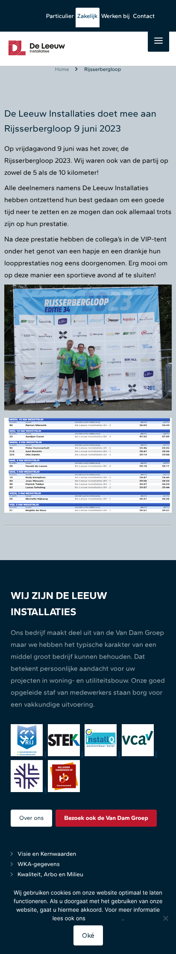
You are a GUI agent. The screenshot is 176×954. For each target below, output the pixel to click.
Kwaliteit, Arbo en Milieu (50, 874)
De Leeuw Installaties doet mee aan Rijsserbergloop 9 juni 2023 (80, 121)
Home (62, 69)
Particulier (60, 16)
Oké (88, 935)
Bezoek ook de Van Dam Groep (106, 818)
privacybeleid (104, 918)
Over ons (31, 818)
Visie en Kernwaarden (47, 853)
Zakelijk (87, 16)
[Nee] (165, 918)
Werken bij (115, 16)
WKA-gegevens (39, 864)
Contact (144, 16)
